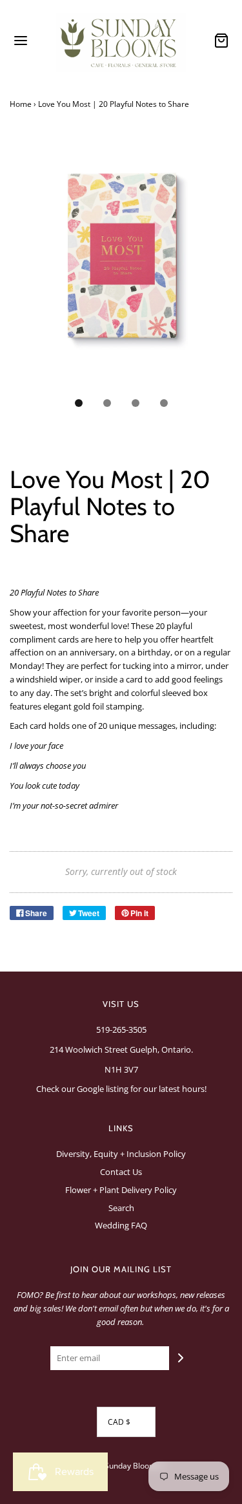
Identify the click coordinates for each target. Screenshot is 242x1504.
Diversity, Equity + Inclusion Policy (121, 1154)
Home (21, 104)
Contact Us (121, 1172)
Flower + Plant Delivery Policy (121, 1190)
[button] (121, 269)
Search (121, 1208)
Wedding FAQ (121, 1225)
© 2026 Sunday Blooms (118, 1465)
